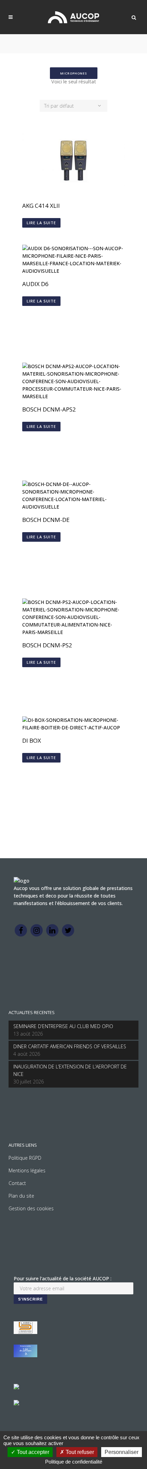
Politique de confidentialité (73, 1462)
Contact (17, 1183)
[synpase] (16, 1403)
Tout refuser (79, 1452)
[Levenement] (25, 1355)
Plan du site (21, 1195)
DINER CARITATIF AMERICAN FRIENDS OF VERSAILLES (69, 1046)
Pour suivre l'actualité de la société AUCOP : (62, 1278)
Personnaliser (121, 1452)
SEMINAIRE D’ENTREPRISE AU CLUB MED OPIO (63, 1026)
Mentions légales (27, 1170)
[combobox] (73, 105)
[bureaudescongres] (16, 1387)
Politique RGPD (25, 1158)
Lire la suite (41, 222)
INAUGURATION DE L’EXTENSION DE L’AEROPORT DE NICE (70, 1070)
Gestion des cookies (31, 1208)
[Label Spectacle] (25, 1332)
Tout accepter (32, 1452)
